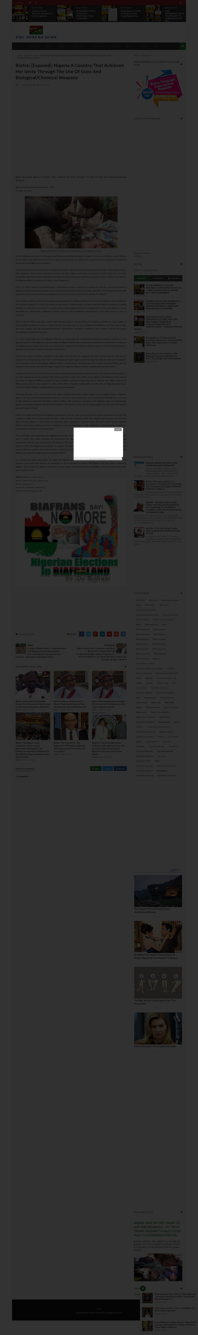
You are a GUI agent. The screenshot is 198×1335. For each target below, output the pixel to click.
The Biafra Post (101, 459)
